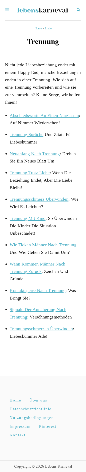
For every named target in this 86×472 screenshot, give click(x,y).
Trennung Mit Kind (28, 218)
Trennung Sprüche (26, 134)
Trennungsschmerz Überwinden (39, 199)
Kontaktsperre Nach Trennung (38, 290)
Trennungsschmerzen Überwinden (41, 328)
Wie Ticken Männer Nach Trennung (43, 244)
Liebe (48, 28)
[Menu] (7, 10)
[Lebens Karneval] (42, 10)
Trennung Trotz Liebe (30, 172)
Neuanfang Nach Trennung (35, 153)
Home (38, 28)
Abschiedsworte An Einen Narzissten (44, 115)
